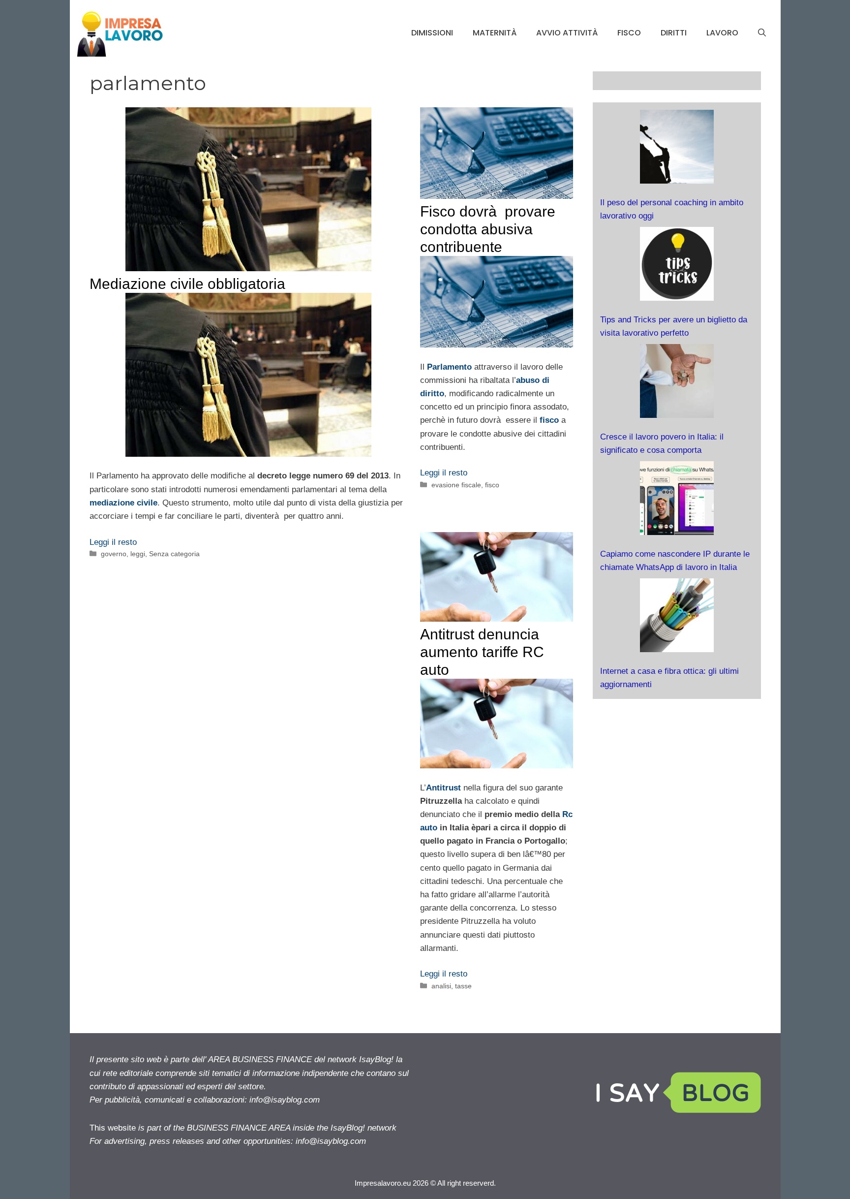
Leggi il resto (113, 542)
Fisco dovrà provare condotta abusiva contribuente (487, 229)
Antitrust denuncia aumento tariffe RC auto (482, 652)
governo (113, 554)
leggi (137, 554)
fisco (629, 32)
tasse (463, 986)
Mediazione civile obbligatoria (187, 284)
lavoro (722, 32)
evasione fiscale (456, 485)
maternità (494, 32)
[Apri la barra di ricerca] (762, 33)
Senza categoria (174, 554)
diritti (674, 32)
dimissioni (432, 32)
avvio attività (567, 32)
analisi (441, 986)
